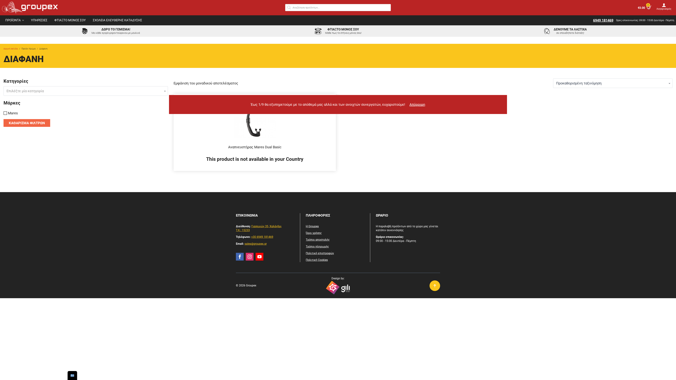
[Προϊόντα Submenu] (24, 20)
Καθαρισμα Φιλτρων (27, 123)
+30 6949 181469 (262, 237)
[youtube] (259, 257)
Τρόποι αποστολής (318, 239)
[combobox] (86, 91)
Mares (13, 113)
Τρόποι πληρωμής (317, 246)
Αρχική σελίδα (11, 49)
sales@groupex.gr (256, 243)
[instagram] (250, 257)
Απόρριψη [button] (417, 104)
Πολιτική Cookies (317, 260)
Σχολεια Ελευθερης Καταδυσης (117, 20)
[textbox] (84, 90)
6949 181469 (603, 20)
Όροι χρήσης (314, 233)
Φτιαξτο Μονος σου (70, 20)
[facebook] (240, 257)
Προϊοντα (13, 20)
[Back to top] (435, 285)
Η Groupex (312, 226)
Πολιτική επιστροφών (320, 253)
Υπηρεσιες (39, 20)
